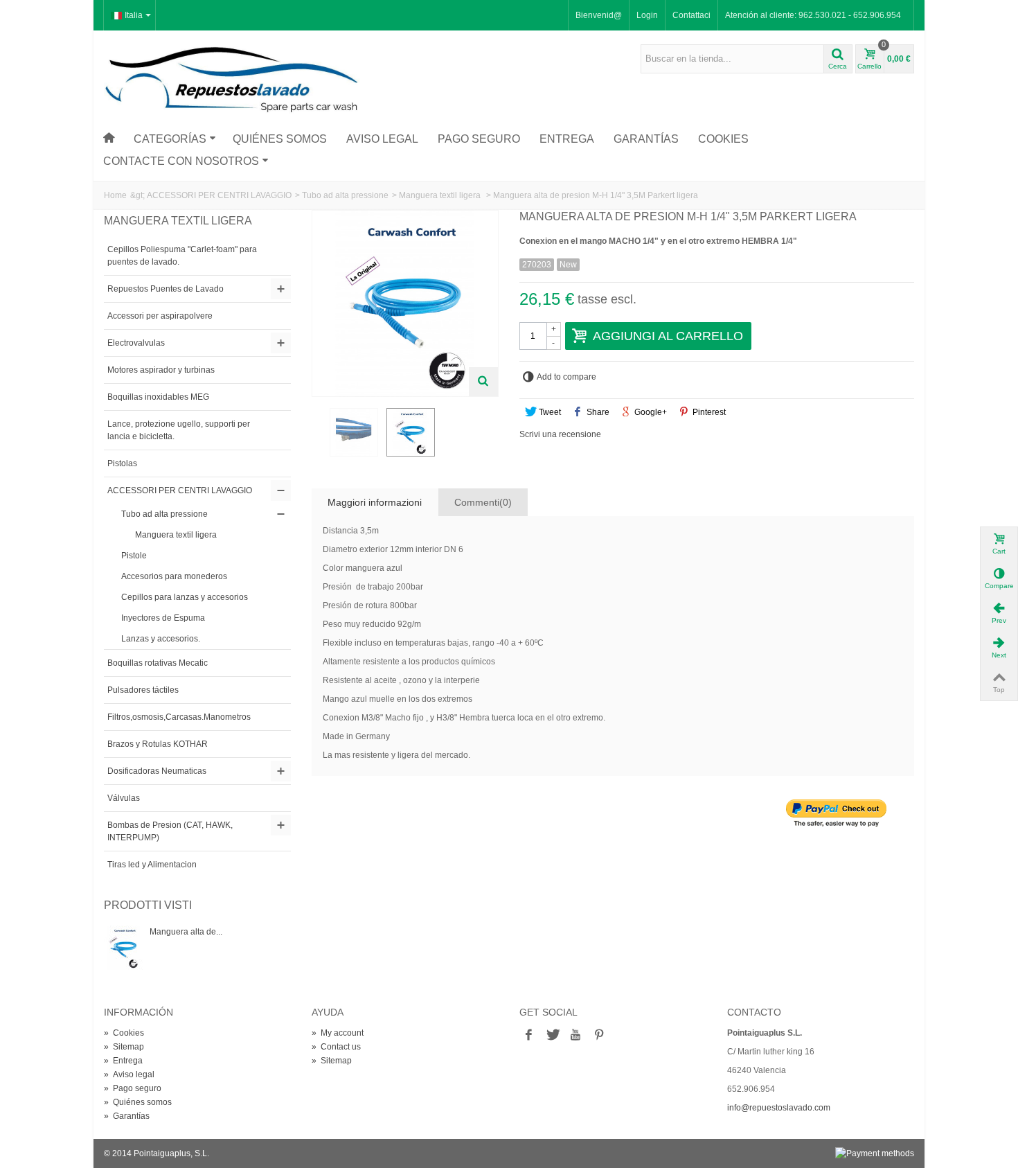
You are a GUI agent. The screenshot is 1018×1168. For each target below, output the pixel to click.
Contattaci (691, 15)
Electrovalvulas (136, 343)
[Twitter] (552, 1036)
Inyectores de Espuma (163, 618)
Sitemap (124, 1047)
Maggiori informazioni (375, 502)
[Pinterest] (599, 1036)
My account (338, 1033)
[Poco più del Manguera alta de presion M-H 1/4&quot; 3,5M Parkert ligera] (123, 948)
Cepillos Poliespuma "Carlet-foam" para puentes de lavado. (182, 256)
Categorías (170, 139)
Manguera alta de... (186, 932)
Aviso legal (382, 139)
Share (596, 412)
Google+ (649, 412)
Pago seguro (479, 139)
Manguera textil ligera (441, 195)
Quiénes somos (280, 139)
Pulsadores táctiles (143, 690)
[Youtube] (575, 1036)
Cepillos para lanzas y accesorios (184, 597)
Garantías (646, 139)
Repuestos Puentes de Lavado (165, 289)
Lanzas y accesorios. (160, 639)
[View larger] (483, 381)
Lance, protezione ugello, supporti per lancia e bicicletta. (178, 430)
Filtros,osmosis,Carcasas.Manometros (179, 717)
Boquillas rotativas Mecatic (157, 663)
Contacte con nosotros (181, 161)
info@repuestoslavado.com (778, 1108)
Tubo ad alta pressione (345, 195)
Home (115, 195)
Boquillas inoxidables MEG (158, 397)
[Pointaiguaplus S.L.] (232, 79)
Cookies (723, 139)
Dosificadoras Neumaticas (156, 771)
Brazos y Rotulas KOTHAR (157, 744)
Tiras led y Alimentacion (152, 864)
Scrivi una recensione (560, 434)
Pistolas (122, 463)
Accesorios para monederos (174, 576)
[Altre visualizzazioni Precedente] (318, 436)
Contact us (336, 1047)
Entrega (566, 139)
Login (647, 15)
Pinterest (708, 412)
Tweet (549, 412)
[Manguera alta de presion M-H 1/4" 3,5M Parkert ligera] (354, 432)
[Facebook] (528, 1036)
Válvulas (123, 798)
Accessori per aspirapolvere (160, 316)
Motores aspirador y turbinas (161, 370)
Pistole (134, 555)
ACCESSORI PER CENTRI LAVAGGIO (219, 195)
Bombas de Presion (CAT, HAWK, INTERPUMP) (170, 831)
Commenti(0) (483, 502)
